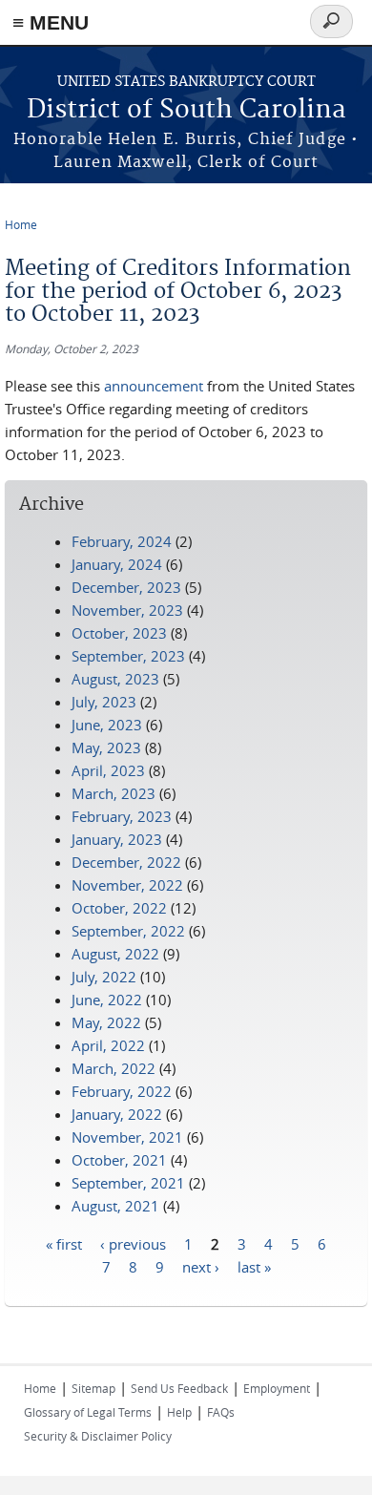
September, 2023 (128, 655)
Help (179, 1412)
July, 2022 (104, 976)
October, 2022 (119, 907)
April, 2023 (108, 770)
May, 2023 (106, 747)
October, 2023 (119, 632)
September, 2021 (128, 1182)
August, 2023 (115, 678)
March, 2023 (113, 793)
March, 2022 (113, 1068)
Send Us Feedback (179, 1388)
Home (21, 224)
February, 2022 (122, 1091)
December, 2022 (126, 862)
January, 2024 (117, 564)
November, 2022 (127, 885)
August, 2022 (115, 953)
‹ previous (133, 1243)
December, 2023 (126, 587)
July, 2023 (104, 701)
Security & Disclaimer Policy (98, 1435)
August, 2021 (115, 1205)
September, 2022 (128, 930)
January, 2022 (117, 1114)
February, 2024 (122, 541)
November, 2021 (127, 1137)
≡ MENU (50, 22)
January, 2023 (117, 839)
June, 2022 (107, 999)
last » (254, 1265)
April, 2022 (108, 1045)
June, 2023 (107, 724)
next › (200, 1265)
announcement (153, 385)
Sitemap (93, 1388)
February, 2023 (122, 816)
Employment (276, 1388)
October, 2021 (119, 1159)
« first (64, 1243)
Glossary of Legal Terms (88, 1412)
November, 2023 (127, 610)
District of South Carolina (186, 110)
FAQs (221, 1412)
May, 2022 (106, 1022)
